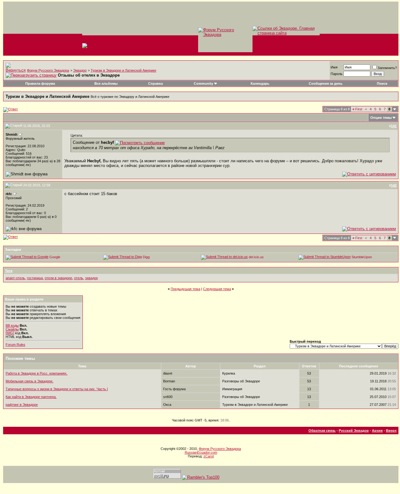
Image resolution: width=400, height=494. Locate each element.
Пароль (336, 74)
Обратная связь (322, 430)
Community (203, 83)
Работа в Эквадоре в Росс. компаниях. (37, 373)
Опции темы (381, 117)
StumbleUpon (362, 257)
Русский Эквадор (354, 430)
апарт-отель (15, 278)
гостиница (35, 278)
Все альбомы (106, 83)
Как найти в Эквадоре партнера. (31, 397)
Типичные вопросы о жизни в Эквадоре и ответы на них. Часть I (57, 389)
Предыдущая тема (185, 289)
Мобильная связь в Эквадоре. (29, 381)
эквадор (91, 278)
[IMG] (10, 333)
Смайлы (12, 329)
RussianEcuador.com (201, 452)
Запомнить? (387, 68)
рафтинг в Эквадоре (22, 404)
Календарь (260, 83)
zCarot (208, 456)
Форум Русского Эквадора (48, 70)
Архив (377, 430)
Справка (155, 83)
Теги (8, 271)
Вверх (391, 430)
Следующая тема (217, 289)
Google (54, 257)
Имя (334, 67)
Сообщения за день (325, 83)
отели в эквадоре (58, 278)
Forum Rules (15, 344)
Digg (146, 257)
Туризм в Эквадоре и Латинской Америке (123, 70)
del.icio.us (256, 257)
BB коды (12, 325)
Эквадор (80, 70)
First (357, 109)
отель (78, 278)
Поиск (382, 83)
